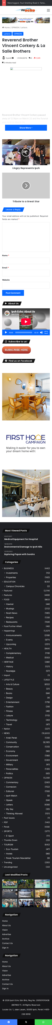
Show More (25, 127)
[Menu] (48, 11)
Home (7, 27)
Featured (8, 590)
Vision (5, 930)
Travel (9, 724)
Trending (8, 862)
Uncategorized (10, 867)
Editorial (10, 791)
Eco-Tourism (12, 849)
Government (12, 760)
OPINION (15, 27)
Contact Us (7, 943)
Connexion (11, 787)
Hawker (10, 604)
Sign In (5, 948)
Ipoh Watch (11, 795)
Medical (10, 657)
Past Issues (9, 818)
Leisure (9, 715)
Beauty (9, 689)
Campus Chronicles (15, 586)
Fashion (9, 706)
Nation (7, 729)
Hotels (9, 853)
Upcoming (11, 644)
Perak (6, 827)
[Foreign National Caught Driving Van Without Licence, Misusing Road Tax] (26, 893)
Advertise (6, 934)
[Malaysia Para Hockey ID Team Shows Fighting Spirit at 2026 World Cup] (9, 884)
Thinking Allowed (14, 813)
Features (8, 595)
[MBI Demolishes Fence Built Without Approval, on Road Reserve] (26, 884)
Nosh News (11, 613)
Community (11, 742)
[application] (26, 321)
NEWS (7, 733)
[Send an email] (13, 58)
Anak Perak (11, 738)
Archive (5, 939)
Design (9, 697)
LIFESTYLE (9, 680)
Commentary (12, 782)
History (9, 666)
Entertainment (12, 702)
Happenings (9, 631)
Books (9, 693)
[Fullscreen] (46, 332)
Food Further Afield (13, 626)
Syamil (8, 58)
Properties (11, 577)
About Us (6, 925)
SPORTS (8, 831)
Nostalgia (10, 671)
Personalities (12, 769)
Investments (12, 573)
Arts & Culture (12, 684)
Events (9, 639)
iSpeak (9, 800)
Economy (10, 751)
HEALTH (8, 648)
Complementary (13, 653)
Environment (12, 755)
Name (5, 255)
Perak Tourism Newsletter (18, 858)
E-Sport (10, 836)
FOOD (6, 599)
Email (5, 267)
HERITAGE (8, 662)
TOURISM (8, 844)
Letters (24, 27)
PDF (6, 822)
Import (7, 675)
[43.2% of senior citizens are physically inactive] (42, 893)
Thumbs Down (10, 840)
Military (9, 764)
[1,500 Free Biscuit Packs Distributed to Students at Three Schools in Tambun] (42, 903)
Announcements (14, 635)
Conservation (12, 746)
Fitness (9, 711)
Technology (11, 720)
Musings (10, 608)
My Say (9, 809)
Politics (9, 773)
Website (6, 280)
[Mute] (41, 332)
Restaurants (11, 622)
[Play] (5, 332)
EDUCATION (9, 582)
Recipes (10, 617)
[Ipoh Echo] (26, 10)
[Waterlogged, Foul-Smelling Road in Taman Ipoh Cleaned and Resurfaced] (9, 893)
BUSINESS (9, 568)
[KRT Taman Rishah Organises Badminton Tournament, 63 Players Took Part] (42, 884)
